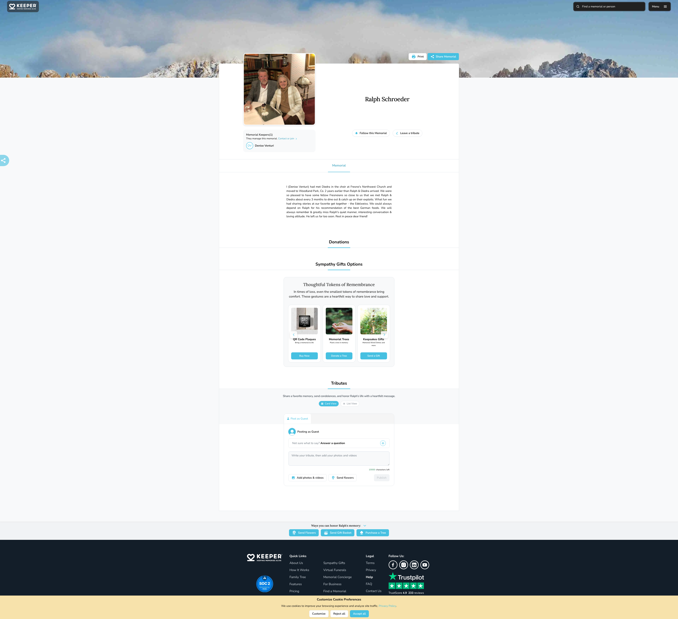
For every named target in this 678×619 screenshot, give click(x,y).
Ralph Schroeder (387, 99)
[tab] (297, 419)
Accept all (359, 614)
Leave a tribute (409, 133)
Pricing (294, 591)
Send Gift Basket (340, 533)
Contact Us (374, 591)
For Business (332, 584)
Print (421, 57)
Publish (381, 478)
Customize (319, 614)
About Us (296, 563)
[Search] (577, 6)
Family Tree (297, 577)
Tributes (339, 383)
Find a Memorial (334, 591)
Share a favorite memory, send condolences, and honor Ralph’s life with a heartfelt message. (339, 396)
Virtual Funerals (334, 570)
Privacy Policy (387, 606)
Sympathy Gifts (334, 563)
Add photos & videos (310, 478)
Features (295, 584)
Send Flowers (307, 533)
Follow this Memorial (373, 133)
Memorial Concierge (337, 577)
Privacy (371, 570)
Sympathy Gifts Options (339, 264)
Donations (339, 242)
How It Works (299, 570)
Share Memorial (446, 57)
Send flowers (345, 478)
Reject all (339, 614)
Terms (370, 563)
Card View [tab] (331, 403)
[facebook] (393, 564)
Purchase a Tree (375, 533)
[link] (304, 333)
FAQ (369, 584)
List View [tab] (352, 403)
